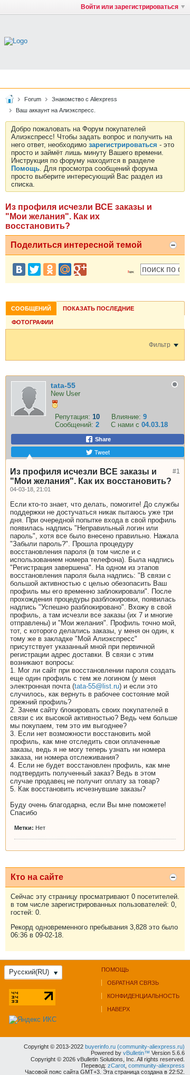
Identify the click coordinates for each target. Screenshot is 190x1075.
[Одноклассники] (49, 269)
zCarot (116, 1065)
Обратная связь (133, 983)
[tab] (31, 308)
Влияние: (126, 417)
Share (102, 439)
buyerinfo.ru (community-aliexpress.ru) (135, 1046)
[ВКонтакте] (19, 269)
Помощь (115, 969)
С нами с (126, 425)
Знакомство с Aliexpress (84, 99)
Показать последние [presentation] (98, 308)
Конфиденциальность (143, 996)
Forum (32, 99)
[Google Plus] (80, 269)
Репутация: (72, 417)
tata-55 (63, 385)
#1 (176, 471)
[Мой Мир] (65, 269)
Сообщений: (74, 425)
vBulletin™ (136, 1053)
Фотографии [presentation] (32, 322)
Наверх (118, 1009)
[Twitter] (34, 269)
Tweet (101, 452)
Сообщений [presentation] (31, 308)
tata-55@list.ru (96, 686)
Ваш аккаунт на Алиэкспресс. (56, 110)
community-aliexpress (156, 1065)
